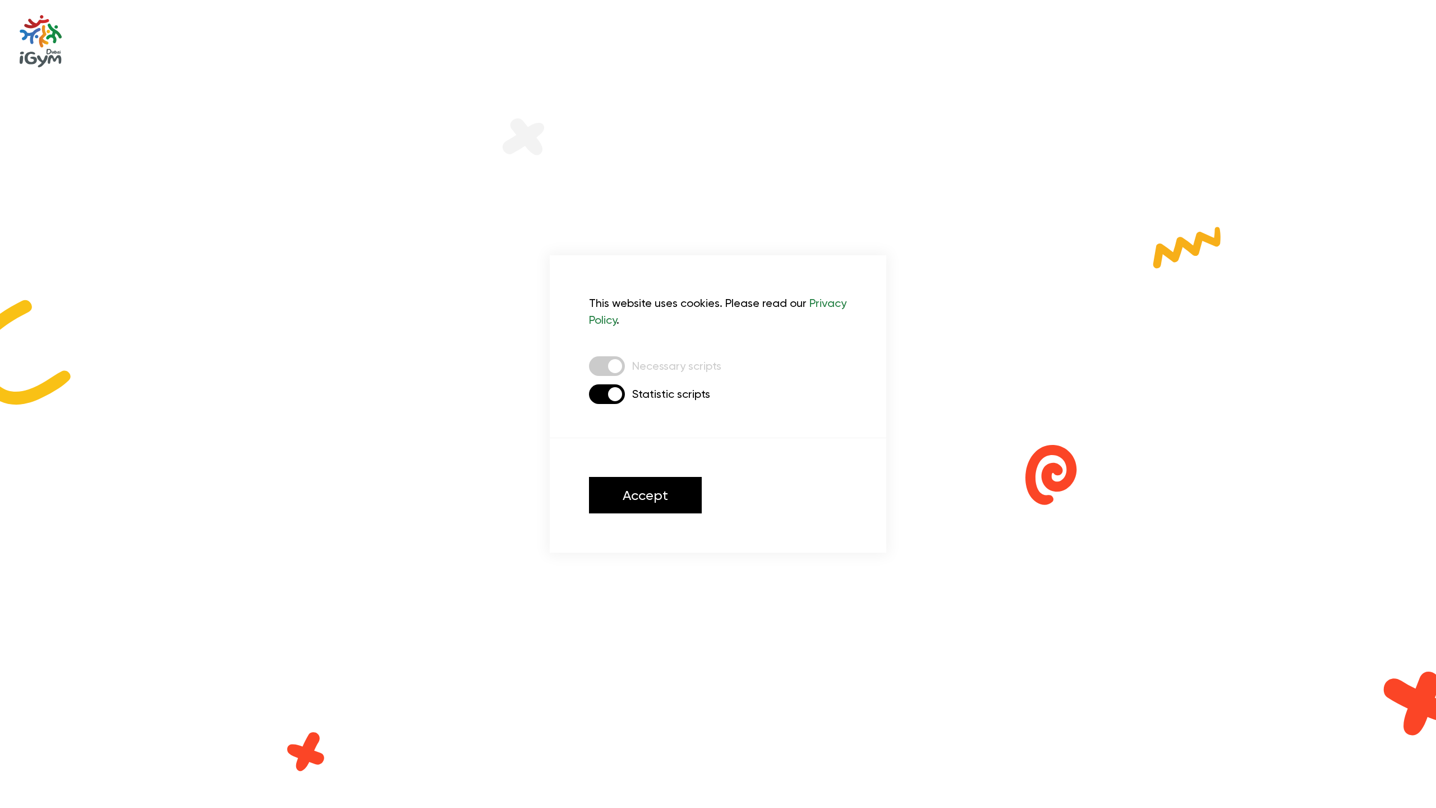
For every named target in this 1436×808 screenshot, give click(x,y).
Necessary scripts (676, 366)
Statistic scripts (671, 394)
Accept (645, 495)
